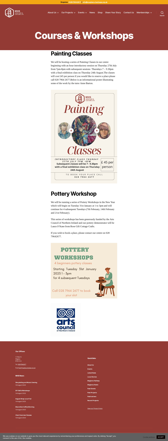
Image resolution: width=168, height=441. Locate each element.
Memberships (143, 12)
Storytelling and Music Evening (26, 382)
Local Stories (92, 377)
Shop (100, 12)
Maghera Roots (92, 385)
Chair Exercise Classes (23, 415)
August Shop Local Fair (23, 399)
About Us (52, 12)
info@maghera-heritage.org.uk (95, 2)
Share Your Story (113, 12)
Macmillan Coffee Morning (24, 407)
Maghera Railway (93, 381)
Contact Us (129, 12)
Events (81, 12)
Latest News (91, 373)
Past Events (91, 388)
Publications (91, 396)
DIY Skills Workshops (22, 390)
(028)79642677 (74, 2)
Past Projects (92, 392)
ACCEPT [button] (161, 437)
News (92, 12)
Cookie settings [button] (149, 437)
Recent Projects (93, 400)
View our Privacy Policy (95, 408)
